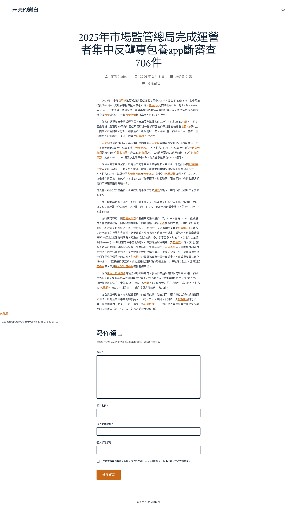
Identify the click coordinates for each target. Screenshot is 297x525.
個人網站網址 (104, 442)
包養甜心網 (142, 136)
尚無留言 (153, 83)
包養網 (122, 100)
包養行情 (130, 115)
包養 (107, 115)
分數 (188, 76)
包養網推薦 (134, 174)
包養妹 (156, 143)
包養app (154, 105)
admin (124, 76)
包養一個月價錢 (116, 273)
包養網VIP (106, 288)
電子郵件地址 (105, 424)
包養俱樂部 (129, 218)
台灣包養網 (168, 247)
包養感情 (170, 174)
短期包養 (183, 299)
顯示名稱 (102, 405)
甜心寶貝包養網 (124, 266)
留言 (100, 352)
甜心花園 (122, 153)
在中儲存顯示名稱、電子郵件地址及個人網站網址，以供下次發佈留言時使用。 (147, 461)
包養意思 (140, 148)
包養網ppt (149, 174)
